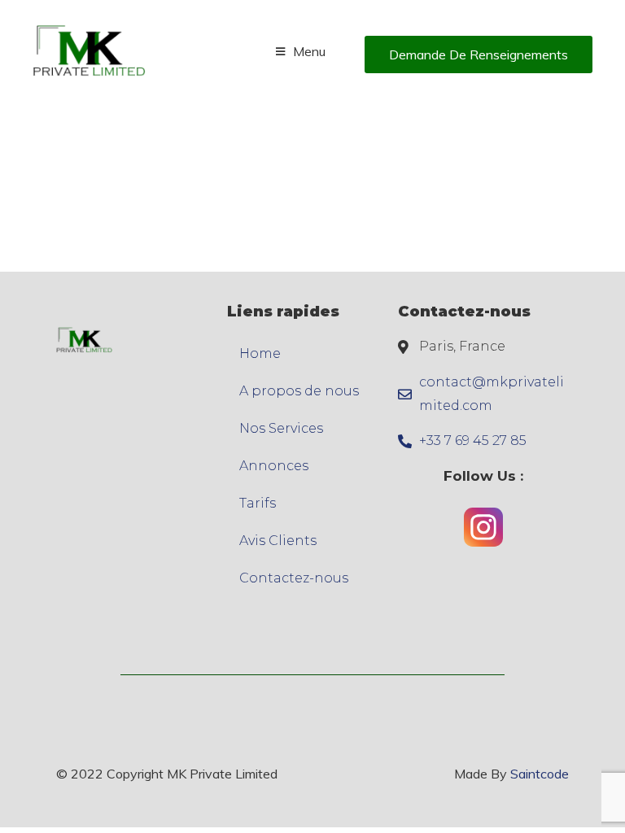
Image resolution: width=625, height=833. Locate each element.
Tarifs (257, 503)
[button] (478, 54)
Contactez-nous (293, 578)
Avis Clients (278, 540)
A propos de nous (299, 391)
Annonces (273, 465)
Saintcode (539, 773)
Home (260, 353)
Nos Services (281, 428)
